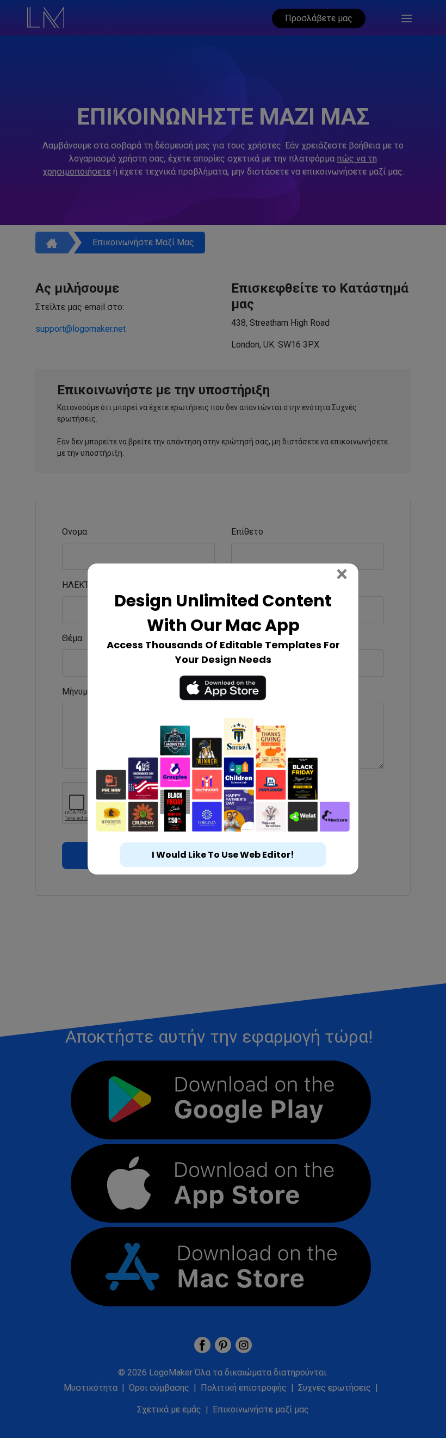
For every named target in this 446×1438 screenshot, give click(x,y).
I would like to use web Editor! (223, 867)
